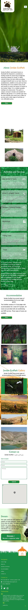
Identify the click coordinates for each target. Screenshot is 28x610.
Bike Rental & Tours (9, 179)
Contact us (3, 573)
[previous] (8, 46)
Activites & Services (5, 566)
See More (21, 51)
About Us (3, 564)
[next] (19, 46)
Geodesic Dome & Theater (11, 207)
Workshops (6, 221)
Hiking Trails (6, 235)
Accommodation (4, 569)
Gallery (2, 571)
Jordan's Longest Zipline (10, 193)
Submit (14, 482)
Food (5, 250)
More (6, 103)
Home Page (3, 561)
